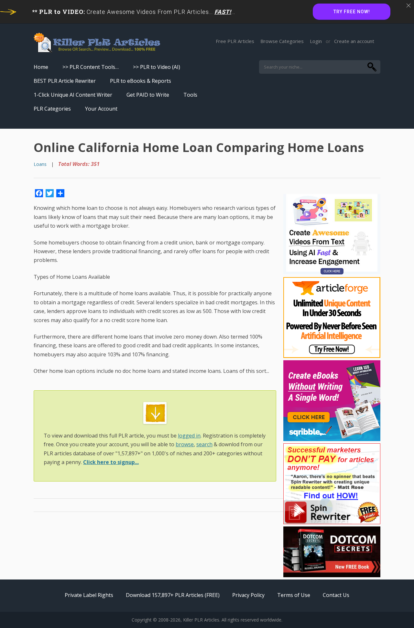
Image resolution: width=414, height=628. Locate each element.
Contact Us (336, 595)
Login (316, 41)
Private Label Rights (89, 595)
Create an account (354, 41)
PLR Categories (52, 108)
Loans (40, 164)
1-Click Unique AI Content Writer (73, 94)
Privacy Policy (248, 595)
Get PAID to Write (147, 94)
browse (185, 444)
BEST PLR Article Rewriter (65, 80)
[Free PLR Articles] (97, 43)
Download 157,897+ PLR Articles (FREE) (173, 595)
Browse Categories (282, 41)
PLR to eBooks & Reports (140, 80)
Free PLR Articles (235, 41)
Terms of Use (293, 595)
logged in (189, 435)
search (204, 444)
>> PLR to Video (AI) (156, 66)
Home (41, 66)
